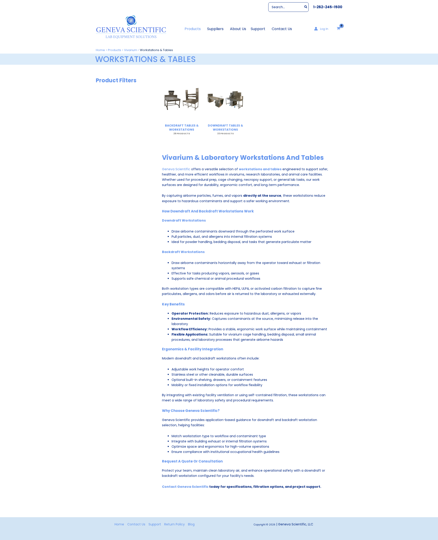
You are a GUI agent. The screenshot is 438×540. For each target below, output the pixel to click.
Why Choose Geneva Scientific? (191, 410)
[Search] (306, 7)
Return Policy (174, 524)
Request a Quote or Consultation (192, 461)
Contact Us (136, 524)
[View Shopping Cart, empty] (338, 28)
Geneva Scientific (176, 169)
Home (119, 524)
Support (155, 524)
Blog (191, 524)
